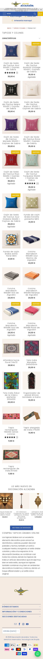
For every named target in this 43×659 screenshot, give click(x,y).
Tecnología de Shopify (30, 639)
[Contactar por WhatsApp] (38, 654)
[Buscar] (35, 14)
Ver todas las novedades (21, 528)
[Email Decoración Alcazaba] (15, 624)
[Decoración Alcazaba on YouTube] (27, 624)
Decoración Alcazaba (20, 637)
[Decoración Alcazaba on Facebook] (19, 624)
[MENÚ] (3, 14)
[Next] (39, 507)
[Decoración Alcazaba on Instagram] (23, 624)
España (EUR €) (9, 631)
